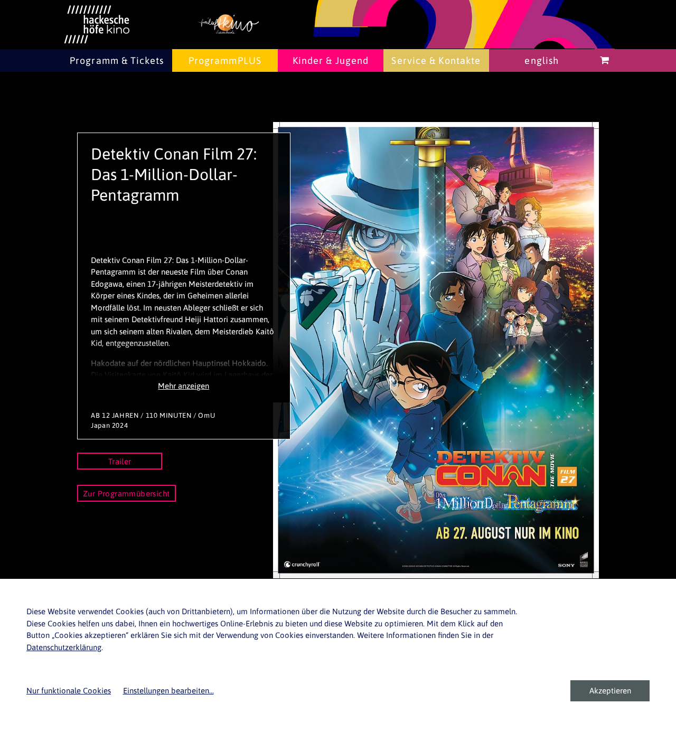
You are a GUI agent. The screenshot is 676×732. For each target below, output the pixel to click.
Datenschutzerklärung (63, 647)
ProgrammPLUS (225, 60)
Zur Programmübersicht (126, 493)
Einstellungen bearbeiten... (168, 690)
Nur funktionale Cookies (68, 690)
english (541, 60)
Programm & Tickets (117, 60)
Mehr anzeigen (183, 385)
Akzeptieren (610, 690)
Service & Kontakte (436, 60)
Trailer (120, 461)
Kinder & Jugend (331, 60)
